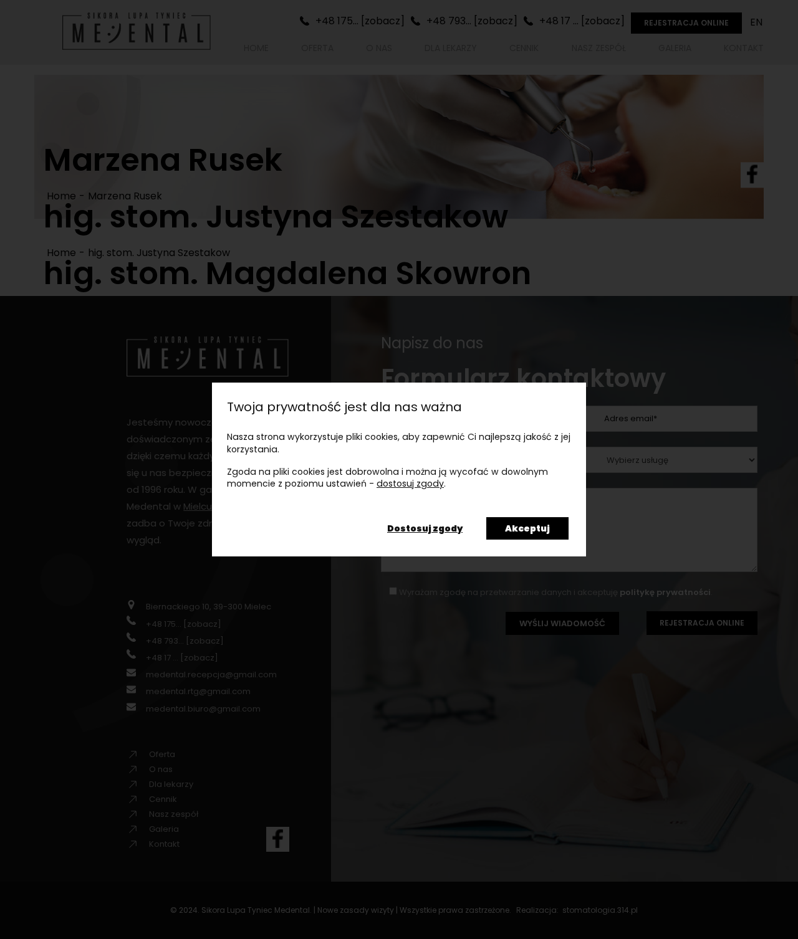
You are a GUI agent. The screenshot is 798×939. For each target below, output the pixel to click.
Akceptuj (527, 528)
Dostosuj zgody (425, 528)
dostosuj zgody (410, 484)
